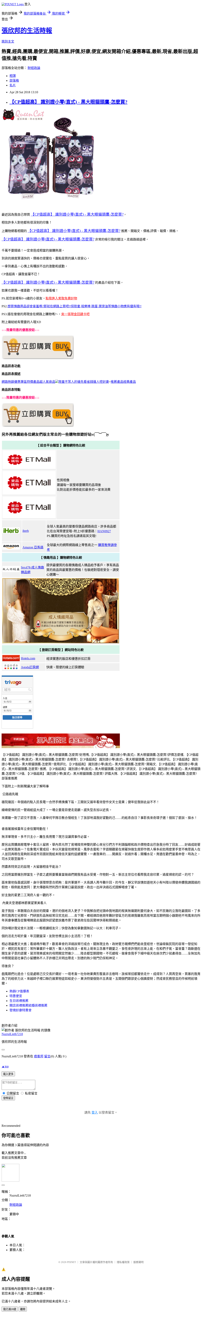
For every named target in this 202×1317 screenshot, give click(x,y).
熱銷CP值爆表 (19, 991)
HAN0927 (104, 531)
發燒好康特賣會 (20, 1010)
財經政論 (34, 68)
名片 (12, 85)
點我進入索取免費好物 (61, 298)
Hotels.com (28, 658)
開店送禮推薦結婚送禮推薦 (28, 1005)
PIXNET (71, 1262)
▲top (5, 1066)
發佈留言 (8, 1098)
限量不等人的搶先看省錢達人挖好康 (83, 381)
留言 (47, 1056)
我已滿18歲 (9, 1309)
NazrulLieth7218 (12, 1034)
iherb (25, 530)
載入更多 (8, 1074)
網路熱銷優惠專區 (14, 381)
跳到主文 (8, 41)
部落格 (14, 80)
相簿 (12, 75)
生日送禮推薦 (18, 1000)
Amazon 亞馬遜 (32, 547)
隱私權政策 (123, 1262)
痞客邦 (38, 1056)
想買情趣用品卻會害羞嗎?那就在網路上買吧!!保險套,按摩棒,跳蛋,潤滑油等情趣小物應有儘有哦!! (74, 306)
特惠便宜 (15, 996)
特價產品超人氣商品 (41, 381)
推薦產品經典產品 (123, 381)
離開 (22, 1309)
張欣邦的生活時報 (27, 30)
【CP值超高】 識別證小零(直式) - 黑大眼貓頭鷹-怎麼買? (68, 101)
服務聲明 (138, 1262)
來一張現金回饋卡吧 (75, 314)
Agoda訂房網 (30, 667)
